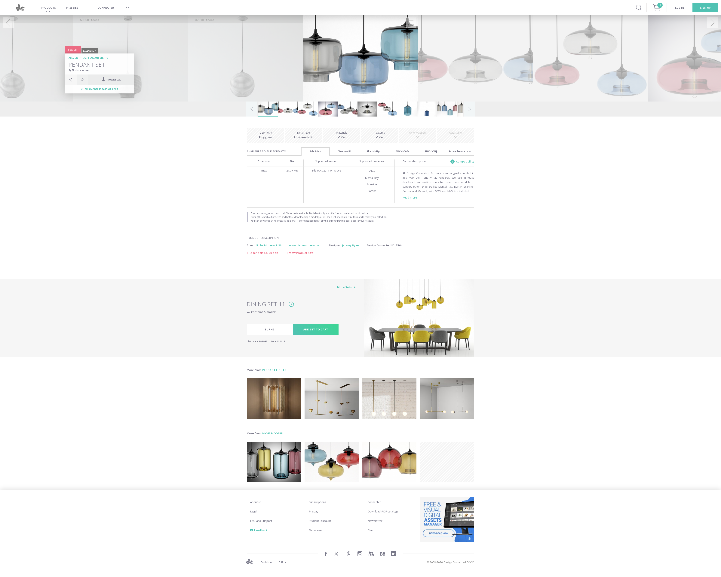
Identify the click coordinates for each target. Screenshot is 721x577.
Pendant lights (98, 57)
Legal (253, 511)
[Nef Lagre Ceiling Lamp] (274, 398)
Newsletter (375, 521)
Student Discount (320, 521)
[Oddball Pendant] (389, 398)
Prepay (313, 511)
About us (256, 502)
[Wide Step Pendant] (447, 398)
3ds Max (315, 151)
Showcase (315, 530)
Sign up (705, 7)
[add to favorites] (82, 79)
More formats (459, 151)
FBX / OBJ (431, 151)
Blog (370, 530)
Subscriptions (317, 502)
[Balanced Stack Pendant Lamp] (332, 398)
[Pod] (274, 462)
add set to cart (315, 329)
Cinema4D (344, 151)
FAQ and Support (261, 521)
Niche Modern (272, 433)
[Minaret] (332, 462)
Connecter (374, 502)
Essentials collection (264, 253)
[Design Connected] (20, 7)
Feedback (261, 530)
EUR (281, 562)
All (71, 57)
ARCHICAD (402, 151)
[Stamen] (389, 462)
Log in (679, 7)
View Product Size (301, 253)
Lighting (80, 57)
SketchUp (373, 151)
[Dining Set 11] (419, 320)
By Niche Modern (79, 70)
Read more (410, 197)
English (265, 562)
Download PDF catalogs (383, 511)
